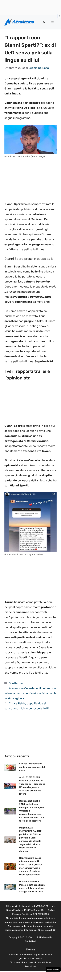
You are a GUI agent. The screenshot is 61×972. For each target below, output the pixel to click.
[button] (44, 22)
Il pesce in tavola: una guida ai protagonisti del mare (32, 767)
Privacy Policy (42, 962)
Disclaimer (30, 966)
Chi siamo (15, 962)
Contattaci (30, 941)
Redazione (27, 962)
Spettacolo (16, 683)
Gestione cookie (53, 969)
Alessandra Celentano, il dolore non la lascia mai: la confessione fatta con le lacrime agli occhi (30, 693)
